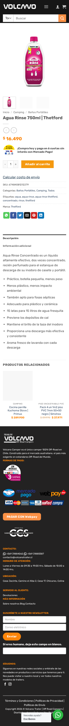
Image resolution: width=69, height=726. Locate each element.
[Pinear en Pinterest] (34, 215)
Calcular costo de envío (21, 177)
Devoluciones (10, 595)
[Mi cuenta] (58, 6)
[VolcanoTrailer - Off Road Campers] (22, 6)
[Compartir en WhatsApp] (6, 215)
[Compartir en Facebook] (13, 215)
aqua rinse (28, 196)
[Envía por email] (27, 215)
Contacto (30, 603)
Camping (18, 112)
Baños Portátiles (38, 112)
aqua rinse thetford (46, 196)
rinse (21, 200)
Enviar (12, 636)
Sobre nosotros (11, 603)
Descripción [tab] (10, 238)
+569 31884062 (14, 553)
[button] (46, 6)
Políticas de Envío (34, 704)
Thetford (16, 206)
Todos (51, 190)
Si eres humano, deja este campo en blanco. (32, 644)
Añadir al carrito (37, 164)
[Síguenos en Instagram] (10, 684)
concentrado (10, 200)
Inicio (6, 112)
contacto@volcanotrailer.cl (17, 557)
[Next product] (6, 130)
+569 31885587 (35, 553)
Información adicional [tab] (17, 245)
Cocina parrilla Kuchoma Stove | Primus (18, 410)
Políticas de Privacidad (49, 700)
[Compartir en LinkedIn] (41, 215)
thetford (30, 200)
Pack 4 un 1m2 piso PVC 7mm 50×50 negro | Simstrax (51, 410)
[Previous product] (14, 130)
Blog (22, 603)
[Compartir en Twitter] (20, 215)
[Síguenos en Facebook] (5, 684)
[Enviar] (62, 18)
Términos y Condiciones (19, 700)
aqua (18, 196)
